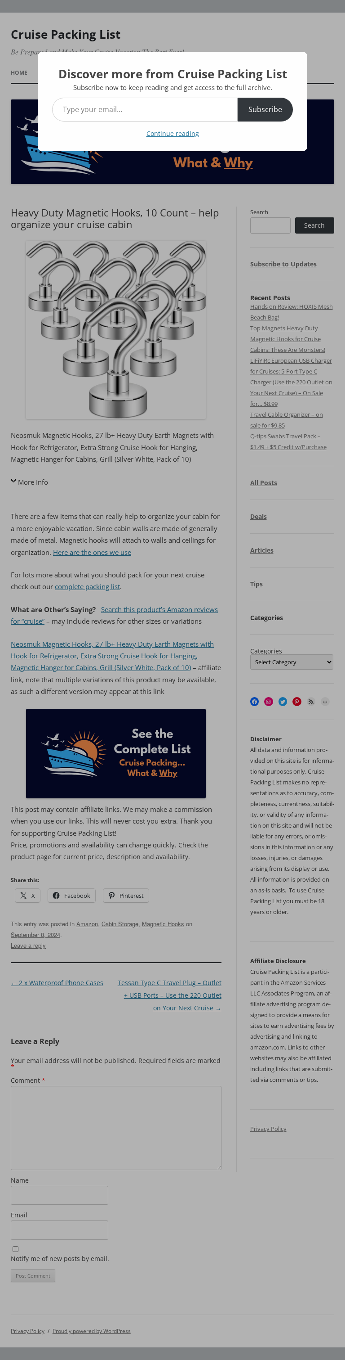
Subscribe (265, 109)
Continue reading (172, 133)
